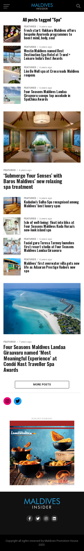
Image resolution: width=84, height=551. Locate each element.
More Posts (42, 384)
